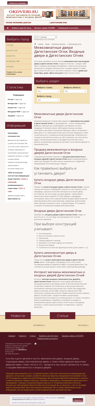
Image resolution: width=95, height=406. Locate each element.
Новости (22, 336)
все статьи (82, 325)
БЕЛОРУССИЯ (11, 50)
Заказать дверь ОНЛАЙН (44, 28)
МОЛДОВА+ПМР (13, 61)
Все (39, 91)
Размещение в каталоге (68, 28)
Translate (51, 39)
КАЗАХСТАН (10, 56)
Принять (77, 400)
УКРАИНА (10, 66)
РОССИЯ (9, 45)
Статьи (33, 336)
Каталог (40, 44)
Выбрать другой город (21, 28)
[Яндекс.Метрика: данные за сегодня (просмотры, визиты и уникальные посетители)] (42, 344)
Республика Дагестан (58, 44)
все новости (38, 325)
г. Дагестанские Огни (74, 44)
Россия (47, 44)
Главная (11, 336)
